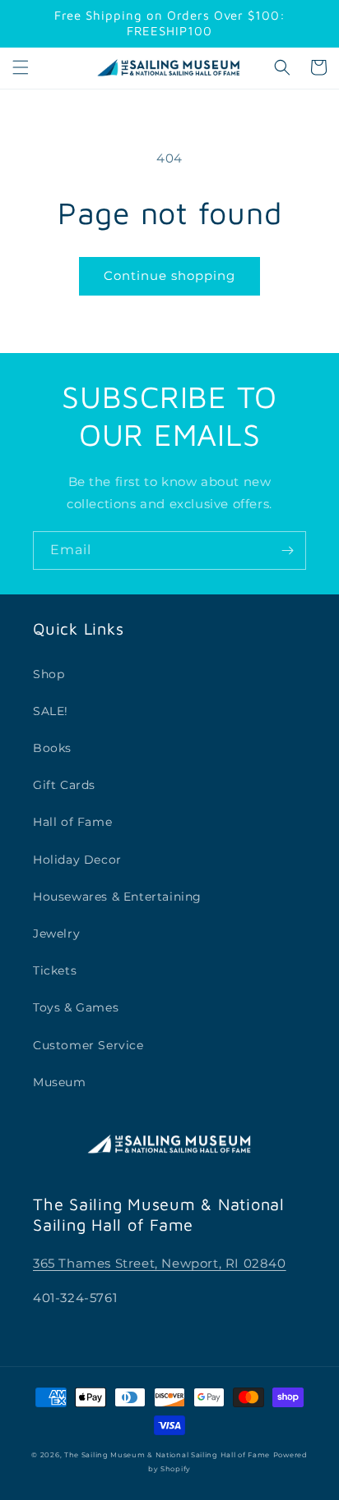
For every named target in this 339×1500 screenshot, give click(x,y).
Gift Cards (64, 785)
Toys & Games (75, 1007)
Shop (48, 674)
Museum (59, 1082)
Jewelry (56, 933)
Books (52, 748)
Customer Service (88, 1045)
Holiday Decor (77, 859)
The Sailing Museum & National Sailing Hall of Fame (167, 1455)
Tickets (55, 970)
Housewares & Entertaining (117, 896)
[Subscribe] (287, 550)
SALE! (50, 711)
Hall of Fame (72, 821)
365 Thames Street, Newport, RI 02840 (159, 1263)
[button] (20, 67)
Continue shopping (169, 275)
